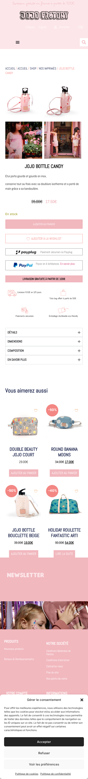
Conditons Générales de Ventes (58, 652)
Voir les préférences (44, 764)
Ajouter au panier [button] (23, 473)
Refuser (44, 753)
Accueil (10, 68)
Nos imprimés (47, 68)
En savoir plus (67, 264)
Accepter (44, 742)
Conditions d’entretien (57, 660)
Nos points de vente (56, 678)
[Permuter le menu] (18, 42)
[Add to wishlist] (35, 410)
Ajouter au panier (44, 224)
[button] (82, 700)
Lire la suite (64, 554)
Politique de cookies (26, 773)
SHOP (33, 68)
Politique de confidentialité (55, 773)
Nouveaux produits (14, 649)
